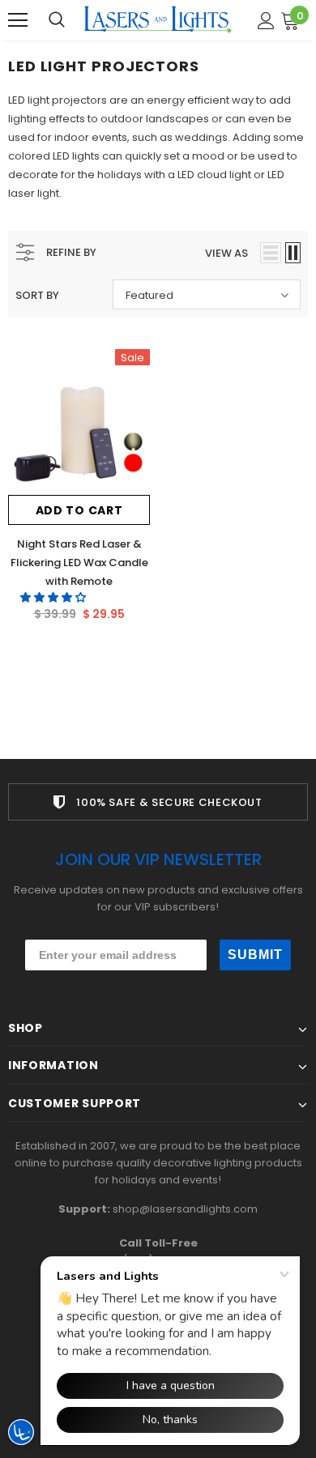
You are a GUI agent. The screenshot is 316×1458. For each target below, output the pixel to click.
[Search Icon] (57, 20)
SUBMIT (255, 954)
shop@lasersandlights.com (185, 1209)
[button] (54, 597)
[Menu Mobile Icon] (18, 20)
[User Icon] (266, 20)
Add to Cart (79, 510)
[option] (158, 802)
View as (226, 253)
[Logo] (158, 19)
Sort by (37, 295)
